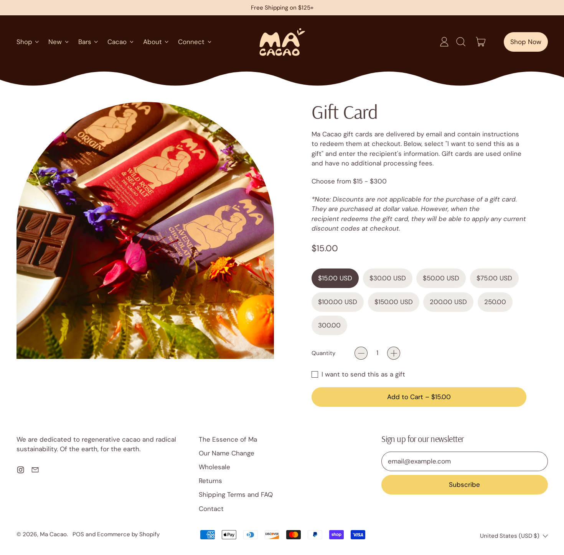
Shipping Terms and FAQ (236, 494)
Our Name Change (226, 453)
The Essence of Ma (228, 439)
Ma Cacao (53, 534)
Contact (211, 508)
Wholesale (214, 467)
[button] (460, 41)
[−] (361, 353)
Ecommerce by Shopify (128, 534)
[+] (393, 353)
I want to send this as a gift (363, 374)
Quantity (323, 353)
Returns (210, 480)
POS (78, 534)
